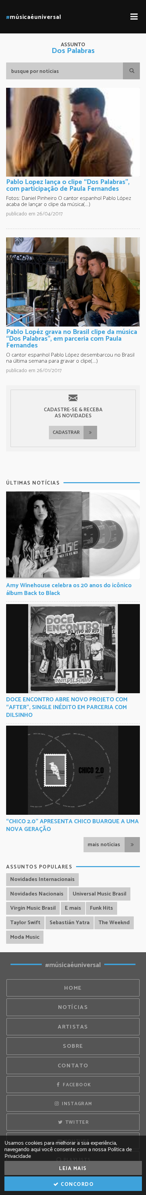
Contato (73, 1065)
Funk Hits (101, 908)
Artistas (73, 1027)
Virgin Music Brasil (33, 908)
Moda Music (24, 937)
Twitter (76, 1122)
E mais (73, 908)
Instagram (76, 1104)
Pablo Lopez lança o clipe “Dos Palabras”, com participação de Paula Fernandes (67, 185)
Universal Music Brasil (99, 894)
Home (73, 988)
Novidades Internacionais (42, 879)
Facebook (76, 1085)
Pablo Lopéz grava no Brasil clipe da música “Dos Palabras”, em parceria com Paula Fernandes (71, 339)
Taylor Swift (25, 922)
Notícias (73, 1007)
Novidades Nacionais (36, 894)
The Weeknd (114, 922)
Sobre (73, 1046)
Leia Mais (73, 1168)
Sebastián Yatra (70, 922)
